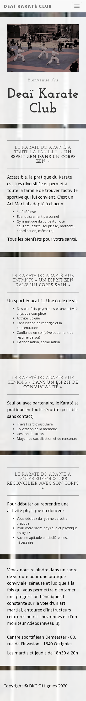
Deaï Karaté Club (28, 6)
